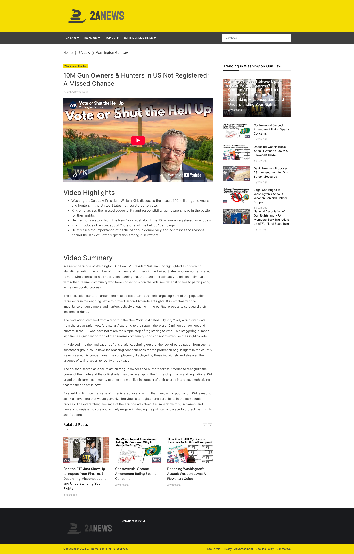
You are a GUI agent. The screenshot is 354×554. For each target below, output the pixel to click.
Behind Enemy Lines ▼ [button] (140, 37)
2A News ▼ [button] (92, 37)
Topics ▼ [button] (112, 37)
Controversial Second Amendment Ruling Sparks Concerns (136, 474)
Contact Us (283, 549)
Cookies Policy (264, 549)
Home (68, 52)
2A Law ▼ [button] (72, 37)
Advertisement (243, 549)
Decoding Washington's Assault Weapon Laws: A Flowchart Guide (186, 474)
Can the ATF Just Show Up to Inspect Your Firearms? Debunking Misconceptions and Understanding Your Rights (85, 478)
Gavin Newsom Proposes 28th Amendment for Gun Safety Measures (271, 172)
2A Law (84, 52)
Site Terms (213, 549)
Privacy (227, 549)
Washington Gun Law (112, 52)
